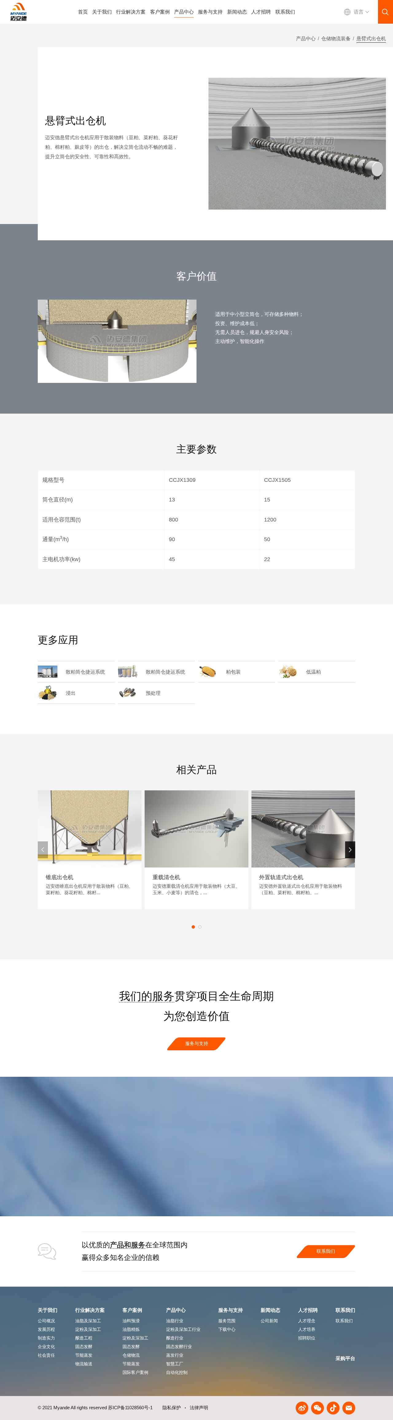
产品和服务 (127, 1245)
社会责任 (46, 1355)
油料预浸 (131, 1320)
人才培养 (306, 1329)
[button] (350, 849)
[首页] (18, 12)
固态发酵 (131, 1346)
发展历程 (46, 1329)
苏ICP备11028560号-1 (130, 1407)
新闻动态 (237, 11)
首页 (83, 11)
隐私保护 (171, 1407)
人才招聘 (261, 11)
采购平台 (345, 1358)
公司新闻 (269, 1320)
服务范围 (226, 1320)
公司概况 (46, 1320)
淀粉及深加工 (135, 1337)
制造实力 (46, 1337)
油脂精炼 (131, 1329)
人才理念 (306, 1320)
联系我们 (285, 11)
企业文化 (46, 1346)
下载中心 (226, 1329)
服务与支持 (210, 11)
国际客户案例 (135, 1372)
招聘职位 (306, 1337)
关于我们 (102, 11)
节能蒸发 (131, 1363)
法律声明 (199, 1407)
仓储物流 (131, 1355)
